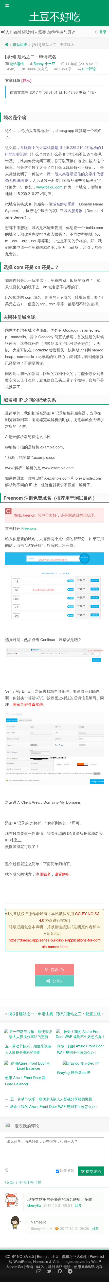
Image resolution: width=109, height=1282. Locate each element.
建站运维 (20, 44)
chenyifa (34, 1205)
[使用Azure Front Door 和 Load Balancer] (29, 1065)
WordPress (22, 1261)
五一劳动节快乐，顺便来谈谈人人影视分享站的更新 (51, 1098)
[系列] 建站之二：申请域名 (30, 56)
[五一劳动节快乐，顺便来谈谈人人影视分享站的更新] (29, 1033)
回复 (78, 1205)
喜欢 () (57, 969)
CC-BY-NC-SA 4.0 (19, 1256)
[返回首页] (6, 44)
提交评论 (93, 1171)
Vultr (56, 1261)
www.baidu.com (49, 187)
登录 (102, 31)
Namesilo (40, 1261)
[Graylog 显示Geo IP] (80, 1062)
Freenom (28, 528)
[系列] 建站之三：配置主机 (78, 1013)
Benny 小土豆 (44, 63)
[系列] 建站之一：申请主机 (30, 1013)
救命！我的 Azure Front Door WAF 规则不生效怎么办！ (54, 1106)
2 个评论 (89, 68)
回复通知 (67, 1170)
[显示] (26, 80)
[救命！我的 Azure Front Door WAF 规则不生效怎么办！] (80, 1033)
